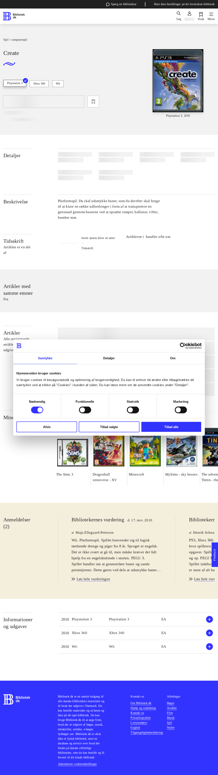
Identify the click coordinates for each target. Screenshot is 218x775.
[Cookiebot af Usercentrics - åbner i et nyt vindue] (183, 345)
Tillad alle (171, 427)
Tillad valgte (109, 427)
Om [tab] (172, 358)
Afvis (47, 427)
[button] (136, 619)
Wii (58, 83)
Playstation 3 (15, 83)
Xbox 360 (39, 83)
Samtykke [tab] (45, 358)
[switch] (85, 409)
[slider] (178, 83)
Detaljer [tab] (109, 358)
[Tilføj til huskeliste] (93, 102)
